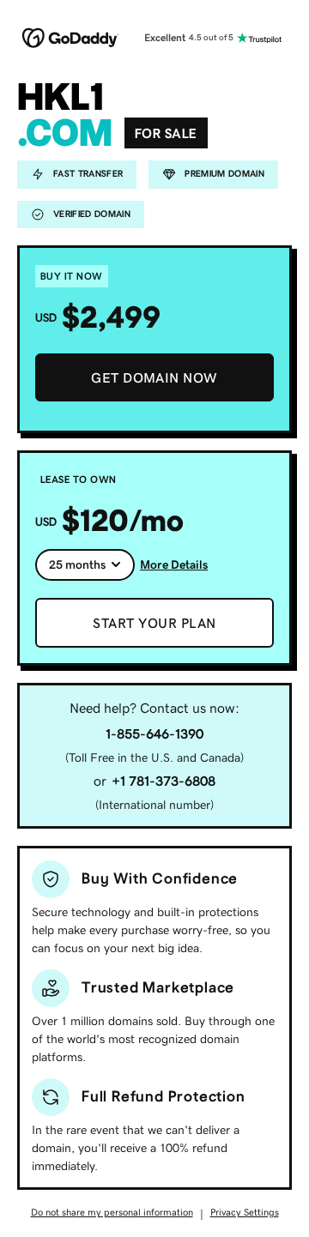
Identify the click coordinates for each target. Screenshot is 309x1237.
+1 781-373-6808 (163, 780)
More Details (174, 564)
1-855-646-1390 (154, 733)
